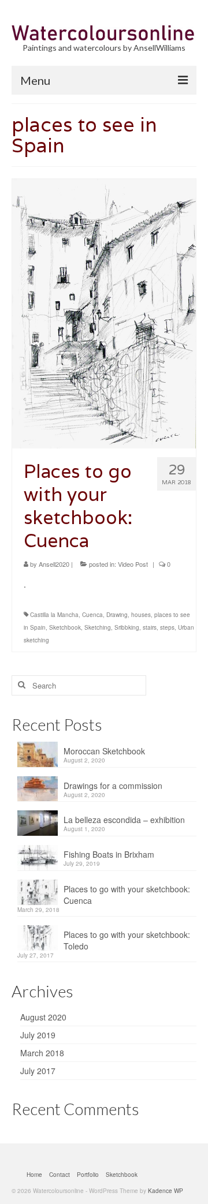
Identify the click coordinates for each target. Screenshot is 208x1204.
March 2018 (42, 1053)
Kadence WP (165, 1191)
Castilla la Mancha (54, 615)
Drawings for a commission (113, 785)
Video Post (133, 564)
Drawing (117, 615)
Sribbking (126, 627)
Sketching (97, 627)
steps (167, 627)
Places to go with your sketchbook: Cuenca (127, 894)
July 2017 (37, 1070)
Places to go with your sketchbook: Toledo (127, 940)
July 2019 (37, 1035)
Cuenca (92, 615)
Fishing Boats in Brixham (109, 854)
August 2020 (43, 1017)
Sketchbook (65, 627)
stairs (150, 627)
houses (141, 615)
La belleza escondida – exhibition (124, 819)
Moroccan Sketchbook (104, 751)
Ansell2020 (54, 564)
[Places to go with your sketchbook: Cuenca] (104, 312)
